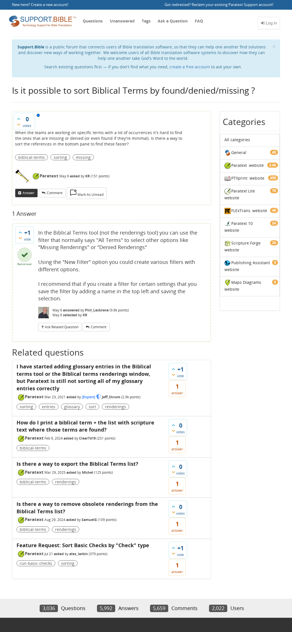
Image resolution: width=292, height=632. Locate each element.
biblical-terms (31, 157)
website (256, 165)
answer (29, 192)
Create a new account (49, 4)
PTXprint (239, 178)
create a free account (189, 66)
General (238, 152)
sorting (60, 157)
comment (54, 192)
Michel (87, 472)
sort (92, 406)
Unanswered (122, 21)
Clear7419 (87, 438)
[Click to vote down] (18, 124)
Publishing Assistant (250, 262)
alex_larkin (78, 553)
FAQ (199, 21)
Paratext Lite (243, 191)
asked (75, 176)
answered (71, 310)
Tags (146, 21)
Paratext (49, 175)
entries (48, 406)
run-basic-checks (36, 563)
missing (83, 157)
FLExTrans (240, 210)
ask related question (61, 327)
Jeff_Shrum (111, 397)
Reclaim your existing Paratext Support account (232, 4)
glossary (72, 406)
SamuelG (89, 519)
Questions (93, 21)
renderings (115, 406)
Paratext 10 (242, 223)
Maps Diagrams (246, 282)
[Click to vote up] (18, 119)
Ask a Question (173, 21)
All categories (237, 139)
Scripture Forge (246, 243)
